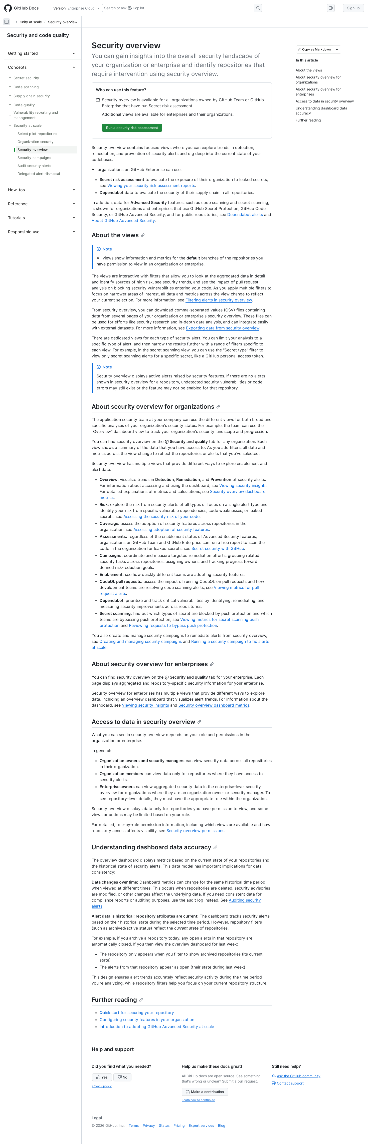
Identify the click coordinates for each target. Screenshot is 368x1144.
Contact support (290, 1083)
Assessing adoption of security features (171, 529)
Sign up (353, 8)
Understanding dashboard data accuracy (151, 847)
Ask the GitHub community (298, 1076)
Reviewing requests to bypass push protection (173, 625)
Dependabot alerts (245, 214)
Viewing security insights (242, 485)
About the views (115, 235)
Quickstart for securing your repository (137, 1012)
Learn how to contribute (198, 1100)
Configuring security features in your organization (147, 1019)
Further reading (114, 999)
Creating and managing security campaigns (140, 641)
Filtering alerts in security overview (219, 299)
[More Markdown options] (337, 49)
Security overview (62, 22)
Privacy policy (102, 1086)
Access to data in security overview (143, 721)
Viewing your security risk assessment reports (151, 185)
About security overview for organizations (153, 406)
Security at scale (28, 22)
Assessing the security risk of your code (161, 516)
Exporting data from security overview (222, 327)
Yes (104, 1077)
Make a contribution (207, 1092)
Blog (221, 1125)
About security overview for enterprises (150, 664)
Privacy (149, 1125)
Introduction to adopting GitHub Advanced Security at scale (157, 1026)
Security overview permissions (195, 830)
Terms (134, 1125)
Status (164, 1125)
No (125, 1077)
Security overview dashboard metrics (213, 705)
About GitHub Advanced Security (123, 220)
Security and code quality (38, 35)
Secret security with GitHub (218, 548)
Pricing (179, 1125)
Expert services (201, 1125)
